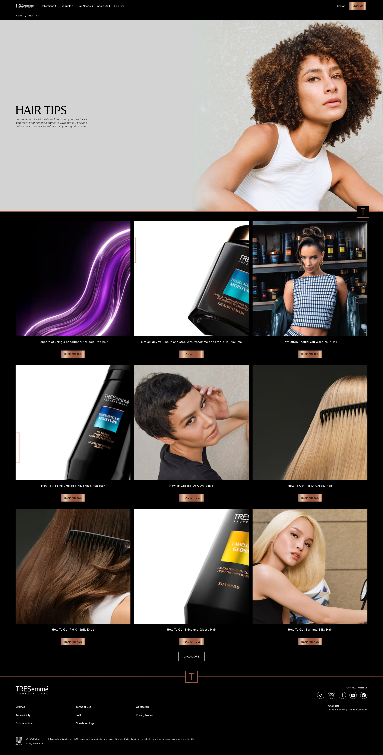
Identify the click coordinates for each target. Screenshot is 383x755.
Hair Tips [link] (34, 16)
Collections (47, 6)
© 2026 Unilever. (33, 739)
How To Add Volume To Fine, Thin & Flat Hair (73, 485)
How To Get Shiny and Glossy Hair (191, 629)
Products (65, 6)
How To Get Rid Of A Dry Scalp (191, 485)
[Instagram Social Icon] (331, 695)
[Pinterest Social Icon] (363, 695)
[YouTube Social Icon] (353, 695)
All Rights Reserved (35, 743)
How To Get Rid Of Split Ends (73, 629)
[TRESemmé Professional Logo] (25, 5)
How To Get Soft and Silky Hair (310, 629)
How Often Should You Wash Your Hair (310, 341)
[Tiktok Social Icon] (320, 695)
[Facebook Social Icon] (342, 695)
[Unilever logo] (19, 741)
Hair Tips (119, 6)
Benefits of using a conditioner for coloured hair (73, 341)
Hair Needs (84, 6)
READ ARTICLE (75, 354)
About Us (102, 6)
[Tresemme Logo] (32, 690)
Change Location (357, 709)
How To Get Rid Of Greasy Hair (310, 485)
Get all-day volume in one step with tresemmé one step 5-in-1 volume (191, 341)
